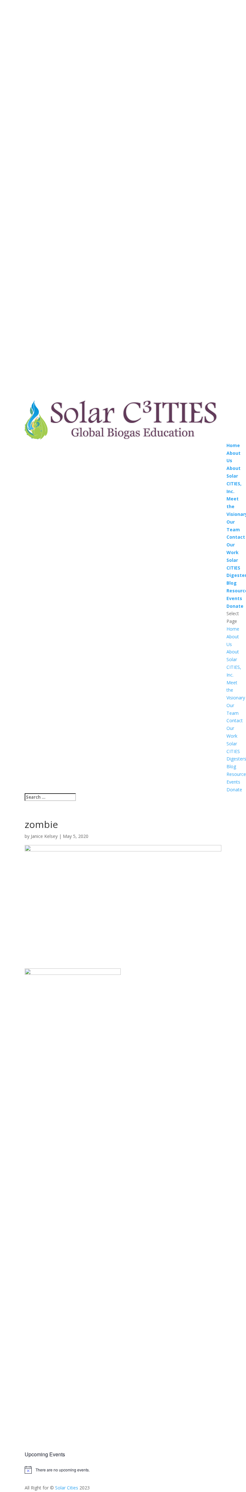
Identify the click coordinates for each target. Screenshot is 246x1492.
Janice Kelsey (44, 836)
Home (233, 445)
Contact (235, 537)
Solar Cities (66, 1488)
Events (234, 598)
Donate (234, 606)
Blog (231, 583)
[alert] (123, 1470)
